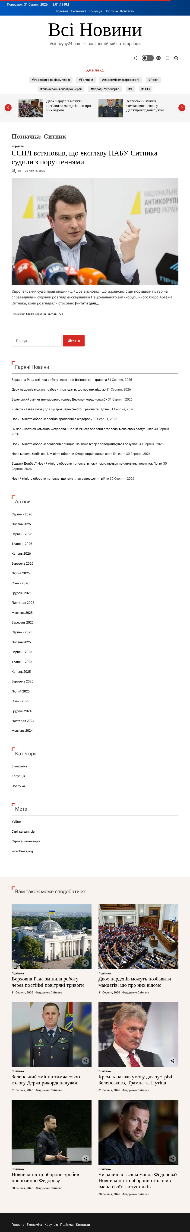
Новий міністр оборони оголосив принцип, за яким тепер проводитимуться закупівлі (75, 444)
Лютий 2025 (21, 691)
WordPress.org (22, 851)
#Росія (153, 79)
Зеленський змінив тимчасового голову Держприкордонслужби (71, 105)
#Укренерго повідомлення (51, 79)
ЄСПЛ (30, 314)
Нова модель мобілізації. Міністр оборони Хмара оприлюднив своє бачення (68, 454)
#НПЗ (145, 89)
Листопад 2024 (23, 721)
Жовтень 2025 (22, 612)
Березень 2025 (22, 681)
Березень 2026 (22, 563)
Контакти (127, 11)
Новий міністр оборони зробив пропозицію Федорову (52, 419)
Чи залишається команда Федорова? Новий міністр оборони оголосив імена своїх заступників (82, 429)
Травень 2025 (22, 662)
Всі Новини (95, 29)
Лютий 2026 (21, 573)
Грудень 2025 (22, 593)
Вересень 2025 (23, 622)
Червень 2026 (22, 534)
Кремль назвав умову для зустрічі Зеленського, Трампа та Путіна (152, 105)
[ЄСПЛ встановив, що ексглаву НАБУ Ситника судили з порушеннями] (95, 231)
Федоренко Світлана (48, 992)
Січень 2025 (20, 701)
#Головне (86, 79)
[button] (8, 107)
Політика (111, 11)
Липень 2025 (21, 642)
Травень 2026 (22, 544)
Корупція (95, 11)
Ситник (52, 314)
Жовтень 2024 (22, 730)
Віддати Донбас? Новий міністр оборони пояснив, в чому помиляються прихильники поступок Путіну (87, 463)
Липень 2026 (21, 524)
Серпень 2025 (22, 632)
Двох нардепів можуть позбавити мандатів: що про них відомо (59, 389)
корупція (41, 314)
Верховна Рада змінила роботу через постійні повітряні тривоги (59, 380)
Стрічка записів (23, 831)
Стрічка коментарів (26, 841)
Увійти (16, 821)
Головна (62, 11)
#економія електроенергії (120, 79)
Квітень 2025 (21, 671)
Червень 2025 (22, 652)
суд (61, 314)
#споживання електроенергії (61, 89)
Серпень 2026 (22, 514)
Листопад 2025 (23, 603)
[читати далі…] (87, 303)
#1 (130, 89)
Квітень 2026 (21, 553)
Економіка (78, 11)
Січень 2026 (20, 583)
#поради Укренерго (105, 89)
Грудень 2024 (22, 711)
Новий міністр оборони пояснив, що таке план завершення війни (60, 478)
